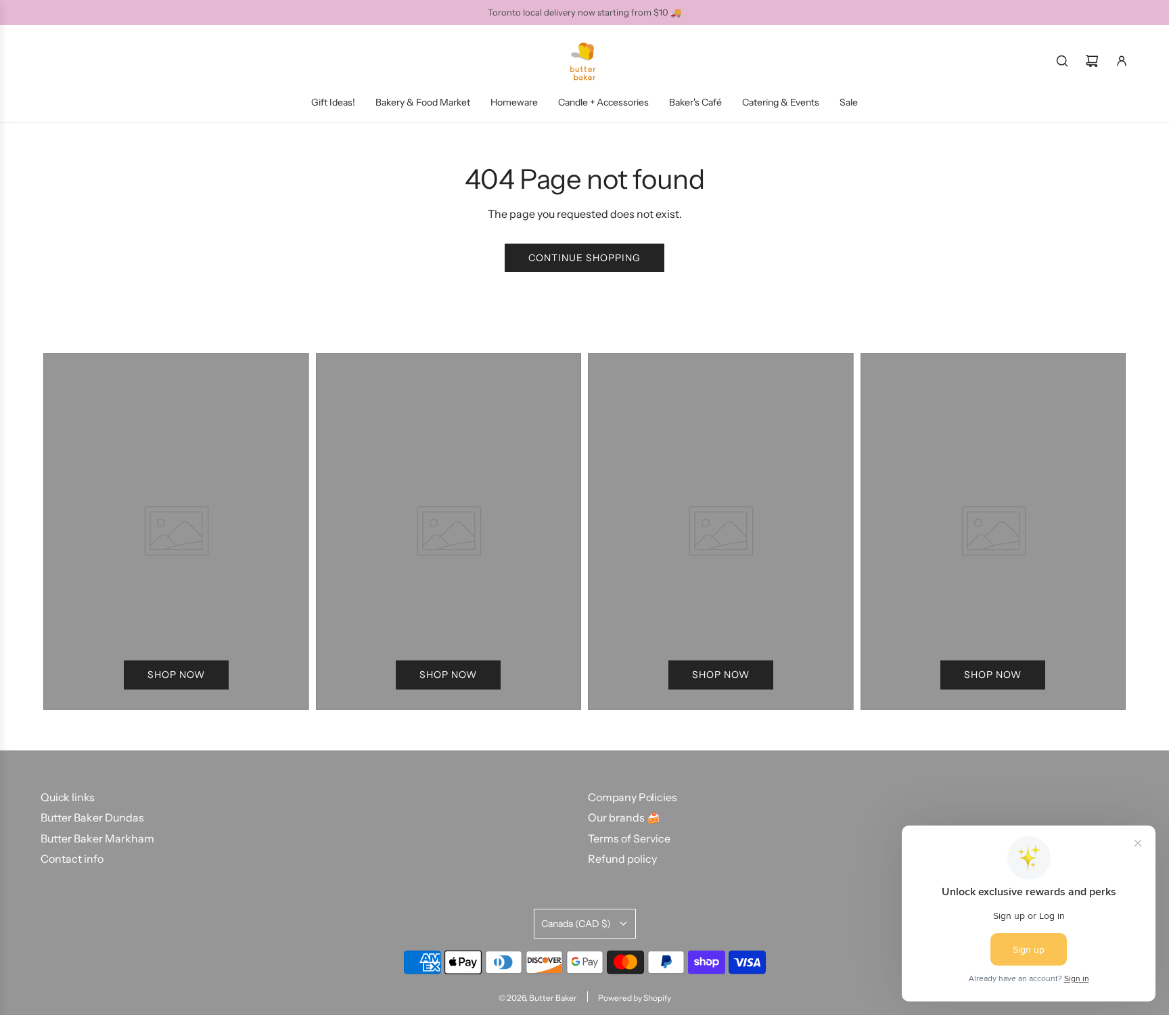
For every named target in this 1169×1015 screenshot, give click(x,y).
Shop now (176, 675)
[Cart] (1092, 61)
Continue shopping (584, 258)
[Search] (1062, 61)
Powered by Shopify (634, 998)
